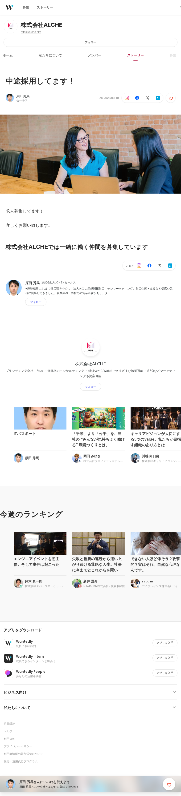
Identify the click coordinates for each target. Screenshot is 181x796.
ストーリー (135, 55)
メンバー (94, 55)
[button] (92, 630)
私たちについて (50, 55)
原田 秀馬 (22, 96)
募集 (173, 55)
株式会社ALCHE (41, 25)
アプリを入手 (164, 643)
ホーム (8, 55)
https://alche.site (31, 32)
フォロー (90, 42)
